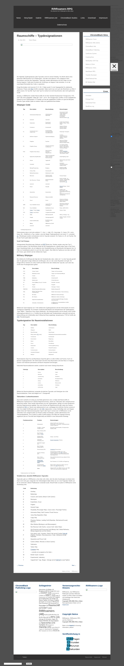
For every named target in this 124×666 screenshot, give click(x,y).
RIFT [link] (44, 244)
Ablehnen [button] (113, 60)
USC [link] (18, 317)
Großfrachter (46, 598)
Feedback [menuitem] (113, 215)
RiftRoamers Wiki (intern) (93, 43)
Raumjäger (43, 605)
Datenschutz (62, 25)
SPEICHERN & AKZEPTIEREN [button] (114, 201)
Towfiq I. (24, 657)
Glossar (104, 657)
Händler (43, 601)
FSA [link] (42, 434)
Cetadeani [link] (52, 449)
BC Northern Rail (90, 82)
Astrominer (43, 589)
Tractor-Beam (55, 627)
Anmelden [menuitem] (113, 216)
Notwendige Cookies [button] (116, 134)
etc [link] (68, 117)
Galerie (38, 18)
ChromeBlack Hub (91, 46)
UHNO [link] (44, 465)
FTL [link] (38, 334)
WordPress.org (90, 106)
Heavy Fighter (44, 600)
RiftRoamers (75, 571)
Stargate (51, 625)
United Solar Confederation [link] (40, 461)
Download (92, 18)
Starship (45, 627)
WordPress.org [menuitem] (114, 209)
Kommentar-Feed (90, 102)
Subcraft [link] (64, 533)
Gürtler (55, 598)
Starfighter (43, 625)
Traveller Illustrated (91, 75)
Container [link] (65, 151)
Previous (20, 565)
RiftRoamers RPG (62, 8)
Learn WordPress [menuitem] (115, 212)
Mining (56, 601)
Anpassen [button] (119, 60)
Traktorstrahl (48, 629)
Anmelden (88, 95)
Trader (41, 629)
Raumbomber (54, 603)
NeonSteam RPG (90, 71)
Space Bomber (45, 621)
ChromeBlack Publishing (92, 50)
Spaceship (48, 623)
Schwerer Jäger (52, 619)
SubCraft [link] (58, 560)
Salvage (42, 619)
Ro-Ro (47, 614)
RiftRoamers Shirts (91, 68)
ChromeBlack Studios (69, 18)
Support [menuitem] (112, 213)
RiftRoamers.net (51, 18)
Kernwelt (49, 601)
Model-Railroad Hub (91, 78)
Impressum (103, 18)
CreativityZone (90, 57)
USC (51, 630)
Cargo (53, 591)
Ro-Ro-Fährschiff (44, 617)
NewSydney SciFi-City (92, 60)
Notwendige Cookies (114, 137)
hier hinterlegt (116, 133)
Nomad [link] (61, 186)
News (18, 18)
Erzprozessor (43, 597)
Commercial (55, 593)
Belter (51, 589)
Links (83, 18)
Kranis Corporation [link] (54, 440)
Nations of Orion (66, 571)
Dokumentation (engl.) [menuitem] (116, 210)
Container (42, 595)
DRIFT (50, 595)
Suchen (24, 663)
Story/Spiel (28, 18)
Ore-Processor (44, 603)
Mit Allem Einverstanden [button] (114, 58)
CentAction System (91, 53)
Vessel (56, 630)
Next (74, 565)
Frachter (50, 597)
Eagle (58, 595)
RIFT (47, 608)
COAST (46, 593)
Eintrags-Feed (89, 99)
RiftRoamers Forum (91, 39)
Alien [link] (32, 89)
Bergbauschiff (44, 591)
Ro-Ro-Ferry (54, 614)
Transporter (44, 630)
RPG (55, 617)
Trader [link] (31, 210)
